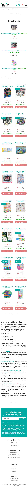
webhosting (24, 484)
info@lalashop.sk (9, 1)
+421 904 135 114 (19, 1)
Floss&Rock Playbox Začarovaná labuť (10, 33)
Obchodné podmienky (14, 454)
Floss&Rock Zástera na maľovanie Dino (7, 287)
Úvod (2, 9)
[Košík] (22, 4)
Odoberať (22, 418)
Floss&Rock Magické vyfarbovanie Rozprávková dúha (21, 201)
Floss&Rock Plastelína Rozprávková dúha (20, 287)
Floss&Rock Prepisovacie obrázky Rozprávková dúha (7, 144)
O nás (14, 467)
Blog (14, 470)
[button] (15, 4)
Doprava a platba (14, 452)
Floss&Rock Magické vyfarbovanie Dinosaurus (7, 230)
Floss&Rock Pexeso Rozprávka (9, 68)
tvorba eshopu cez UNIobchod (15, 484)
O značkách (14, 468)
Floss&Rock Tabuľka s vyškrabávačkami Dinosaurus (20, 144)
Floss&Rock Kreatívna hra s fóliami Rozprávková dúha (7, 259)
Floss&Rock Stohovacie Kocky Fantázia (20, 258)
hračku (8, 351)
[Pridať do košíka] (7, 107)
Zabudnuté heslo (14, 445)
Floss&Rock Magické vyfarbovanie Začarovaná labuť (21, 172)
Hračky (7, 9)
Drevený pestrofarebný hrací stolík (9, 383)
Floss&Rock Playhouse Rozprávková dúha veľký (7, 201)
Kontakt (14, 471)
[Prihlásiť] (19, 4)
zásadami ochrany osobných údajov (10, 425)
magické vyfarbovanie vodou (7, 361)
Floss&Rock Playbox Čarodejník (21, 114)
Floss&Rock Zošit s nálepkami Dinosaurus (7, 85)
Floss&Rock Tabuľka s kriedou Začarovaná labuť (13, 50)
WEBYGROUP (16, 485)
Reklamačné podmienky (14, 455)
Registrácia (14, 444)
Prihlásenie (14, 442)
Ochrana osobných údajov (14, 457)
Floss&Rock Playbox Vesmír (7, 114)
